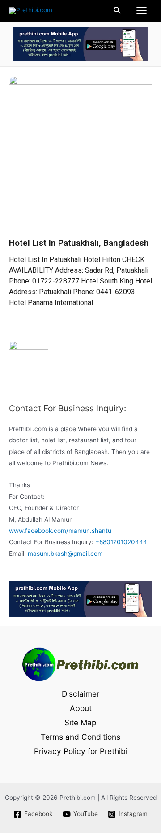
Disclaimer (80, 693)
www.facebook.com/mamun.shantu (60, 530)
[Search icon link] (118, 10)
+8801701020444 (121, 541)
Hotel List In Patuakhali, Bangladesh (79, 243)
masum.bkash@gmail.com (65, 553)
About (81, 708)
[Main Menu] (142, 11)
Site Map (80, 722)
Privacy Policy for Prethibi (80, 751)
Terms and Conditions (80, 736)
